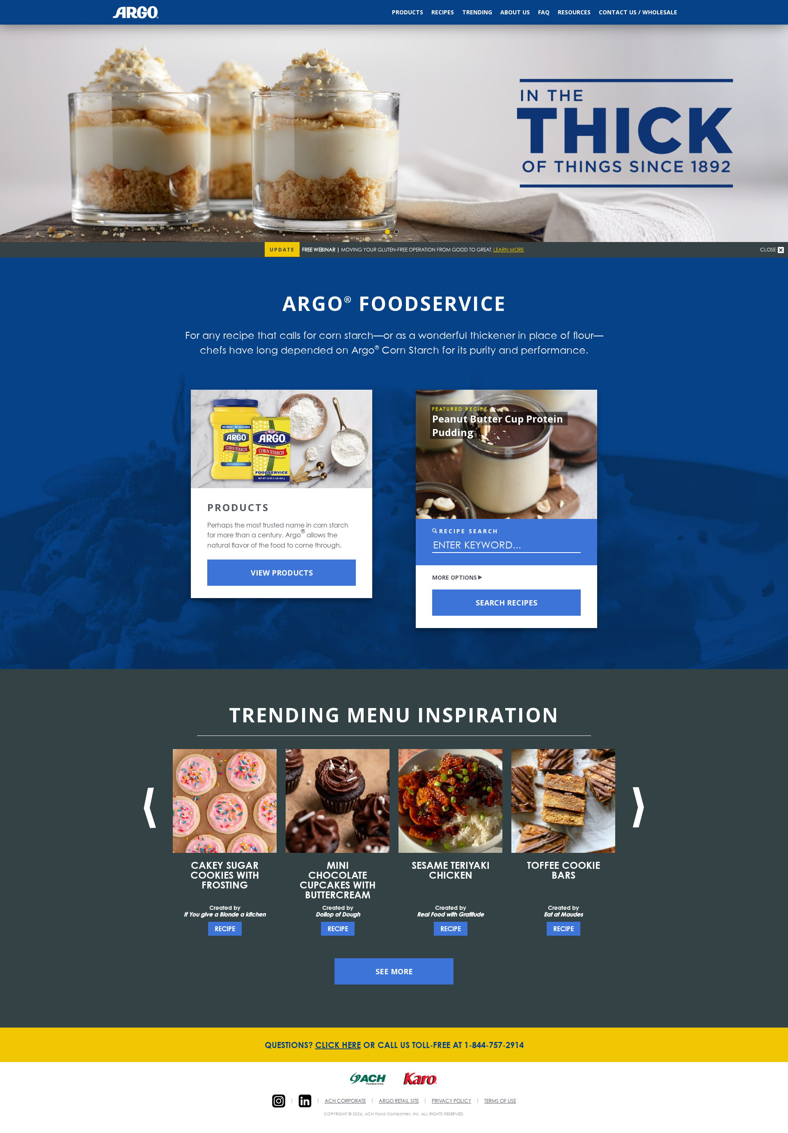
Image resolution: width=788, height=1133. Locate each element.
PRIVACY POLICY (451, 1101)
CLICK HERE (338, 1045)
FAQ (544, 12)
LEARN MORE (508, 250)
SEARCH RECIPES (506, 603)
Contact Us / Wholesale (638, 12)
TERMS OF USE (500, 1101)
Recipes (442, 12)
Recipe (225, 929)
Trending (477, 12)
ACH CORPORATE (345, 1101)
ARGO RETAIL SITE (399, 1101)
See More (394, 971)
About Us (515, 12)
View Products (282, 573)
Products (407, 12)
